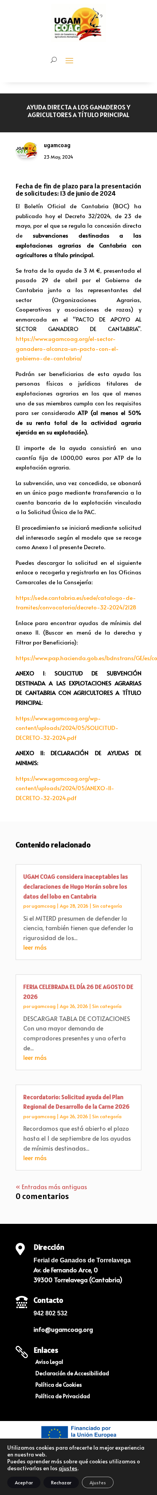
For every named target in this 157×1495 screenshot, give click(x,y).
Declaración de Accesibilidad (72, 1374)
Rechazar (61, 1482)
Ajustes (98, 1482)
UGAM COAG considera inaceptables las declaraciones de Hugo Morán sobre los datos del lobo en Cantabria (75, 886)
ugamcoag (44, 906)
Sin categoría (107, 906)
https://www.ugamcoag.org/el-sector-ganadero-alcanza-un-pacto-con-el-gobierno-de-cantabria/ (67, 348)
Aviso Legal (49, 1362)
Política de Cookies (58, 1385)
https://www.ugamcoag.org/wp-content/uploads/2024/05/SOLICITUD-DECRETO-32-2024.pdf (67, 727)
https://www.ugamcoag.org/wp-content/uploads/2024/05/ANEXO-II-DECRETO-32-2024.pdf (65, 788)
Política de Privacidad (62, 1397)
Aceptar (24, 1482)
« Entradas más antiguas (51, 1186)
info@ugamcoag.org (63, 1329)
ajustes (68, 1468)
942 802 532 (50, 1313)
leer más (34, 947)
